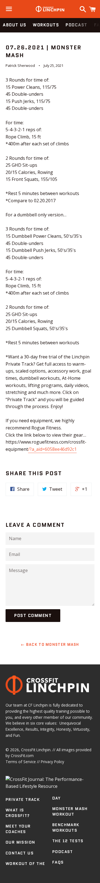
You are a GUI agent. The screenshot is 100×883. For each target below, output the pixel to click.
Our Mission (20, 842)
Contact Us (20, 853)
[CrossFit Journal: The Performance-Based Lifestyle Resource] (50, 786)
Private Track (23, 799)
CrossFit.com (22, 755)
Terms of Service (21, 761)
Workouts (46, 25)
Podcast (77, 25)
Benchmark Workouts (65, 827)
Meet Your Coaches (18, 828)
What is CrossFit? (18, 812)
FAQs (58, 862)
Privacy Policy (52, 761)
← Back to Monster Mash (50, 644)
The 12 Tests (68, 841)
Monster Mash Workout (70, 811)
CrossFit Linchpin (36, 749)
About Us (14, 25)
